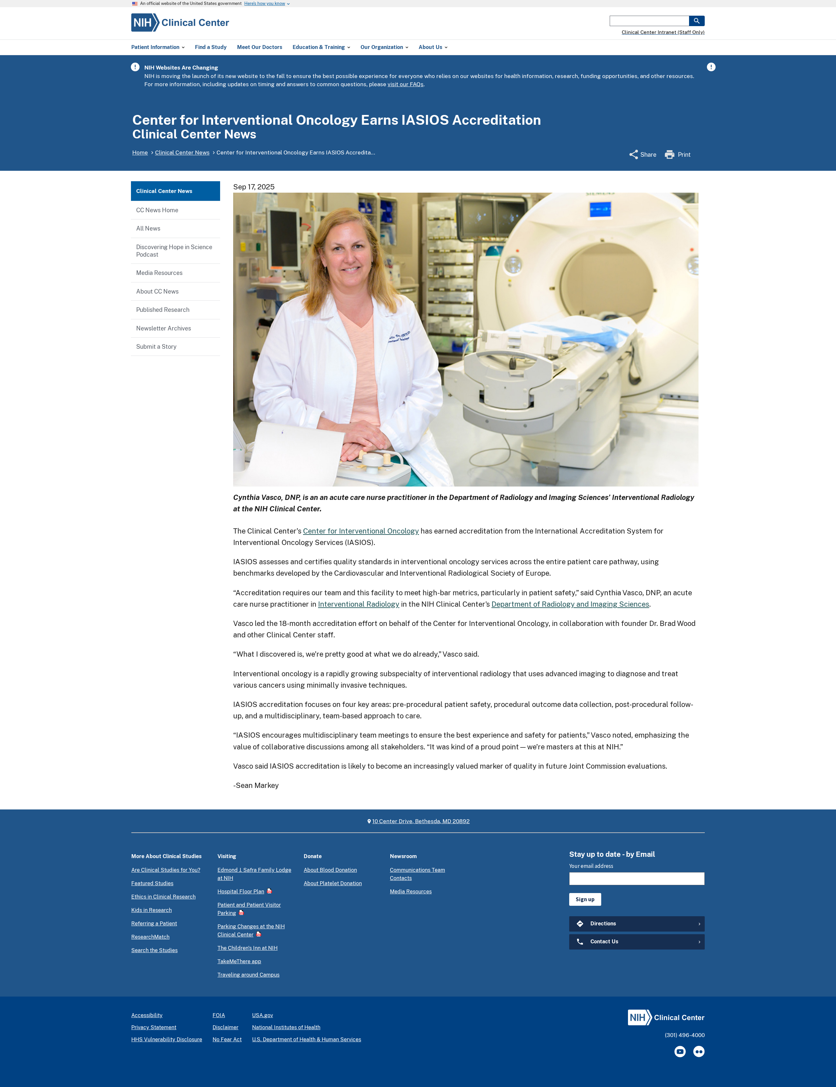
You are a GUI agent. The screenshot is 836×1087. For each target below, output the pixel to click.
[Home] (180, 27)
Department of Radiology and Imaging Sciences (570, 604)
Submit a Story (156, 346)
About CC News (157, 291)
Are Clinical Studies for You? (165, 870)
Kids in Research (151, 910)
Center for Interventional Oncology (361, 531)
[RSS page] (699, 1051)
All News (148, 228)
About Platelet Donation (333, 883)
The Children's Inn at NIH (247, 948)
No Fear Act (227, 1039)
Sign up (585, 899)
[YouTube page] (680, 1051)
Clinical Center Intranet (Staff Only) (663, 32)
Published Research (162, 309)
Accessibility (147, 1015)
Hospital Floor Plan (240, 891)
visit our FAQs (406, 84)
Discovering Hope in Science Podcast (174, 251)
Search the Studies (154, 950)
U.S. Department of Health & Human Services (306, 1039)
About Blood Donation (330, 870)
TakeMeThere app (239, 961)
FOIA (219, 1015)
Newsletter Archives (163, 328)
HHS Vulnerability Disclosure (166, 1039)
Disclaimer (225, 1027)
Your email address (591, 866)
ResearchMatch (150, 937)
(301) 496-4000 (685, 1035)
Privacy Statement (153, 1027)
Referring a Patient (154, 923)
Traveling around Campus (248, 975)
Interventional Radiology (358, 604)
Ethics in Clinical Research (163, 897)
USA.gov (262, 1015)
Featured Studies (152, 883)
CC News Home (157, 210)
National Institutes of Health (286, 1027)
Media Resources (159, 272)
